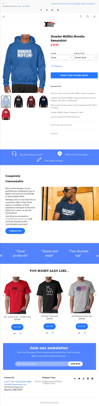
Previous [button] (3, 295)
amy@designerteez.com (16, 219)
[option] (26, 108)
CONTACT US (15, 231)
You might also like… (49, 271)
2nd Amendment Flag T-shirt (82, 316)
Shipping (58, 66)
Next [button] (95, 295)
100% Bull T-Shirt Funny (49, 316)
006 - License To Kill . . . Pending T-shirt (17, 317)
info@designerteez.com (11, 6)
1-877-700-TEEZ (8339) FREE (17, 382)
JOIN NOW (75, 364)
